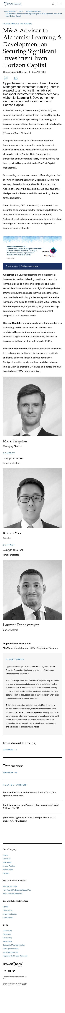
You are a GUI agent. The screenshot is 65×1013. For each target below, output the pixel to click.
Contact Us (7, 859)
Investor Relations (9, 866)
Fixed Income (7, 910)
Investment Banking (10, 914)
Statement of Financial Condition (14, 945)
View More (8, 772)
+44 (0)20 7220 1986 (13, 458)
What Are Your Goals (10, 886)
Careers (5, 855)
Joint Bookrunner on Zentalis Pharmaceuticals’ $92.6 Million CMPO (31, 806)
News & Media (8, 870)
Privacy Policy (7, 938)
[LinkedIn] (9, 971)
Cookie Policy (7, 931)
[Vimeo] (13, 971)
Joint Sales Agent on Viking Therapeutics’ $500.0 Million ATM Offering (29, 819)
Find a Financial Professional (12, 894)
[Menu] (59, 4)
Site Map (6, 873)
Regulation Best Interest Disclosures (15, 956)
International (7, 862)
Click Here (8, 749)
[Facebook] (5, 971)
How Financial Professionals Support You (17, 890)
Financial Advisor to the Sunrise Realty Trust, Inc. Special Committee (29, 794)
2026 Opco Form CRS (10, 949)
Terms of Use (7, 941)
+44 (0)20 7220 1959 (13, 550)
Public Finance (8, 918)
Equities (5, 907)
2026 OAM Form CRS (10, 952)
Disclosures (7, 934)
